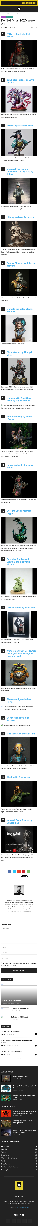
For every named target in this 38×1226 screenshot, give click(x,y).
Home (3, 14)
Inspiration (4, 1149)
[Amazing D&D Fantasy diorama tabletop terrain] (6, 1123)
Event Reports (5, 1164)
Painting (3, 1161)
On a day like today (7, 1170)
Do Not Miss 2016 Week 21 (11, 1031)
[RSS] (19, 1221)
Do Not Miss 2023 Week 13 (11, 1052)
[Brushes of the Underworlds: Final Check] (6, 1097)
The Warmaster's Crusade (9, 1167)
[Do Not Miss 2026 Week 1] (6, 1078)
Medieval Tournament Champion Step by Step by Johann (20, 171)
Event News (5, 1155)
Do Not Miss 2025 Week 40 (19, 1008)
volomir (5, 27)
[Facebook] (14, 914)
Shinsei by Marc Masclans (20, 125)
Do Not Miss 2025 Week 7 (12, 1000)
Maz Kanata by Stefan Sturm (21, 733)
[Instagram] (14, 1221)
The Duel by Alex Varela (18, 777)
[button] (35, 9)
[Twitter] (19, 914)
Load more (18, 1059)
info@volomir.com (23, 1207)
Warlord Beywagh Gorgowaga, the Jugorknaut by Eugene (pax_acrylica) (22, 653)
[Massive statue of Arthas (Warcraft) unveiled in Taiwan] (6, 1132)
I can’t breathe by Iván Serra (21, 607)
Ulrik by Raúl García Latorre (20, 217)
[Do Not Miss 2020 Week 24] (5, 1019)
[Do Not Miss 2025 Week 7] (19, 994)
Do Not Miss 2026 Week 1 (21, 1076)
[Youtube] (23, 914)
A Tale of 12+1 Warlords (9, 1158)
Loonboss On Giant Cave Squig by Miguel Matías (19, 399)
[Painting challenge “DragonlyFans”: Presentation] (6, 1088)
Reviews (3, 1152)
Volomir (3, 17)
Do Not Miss (10, 17)
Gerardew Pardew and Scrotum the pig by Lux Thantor (18, 562)
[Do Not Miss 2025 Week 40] (5, 1010)
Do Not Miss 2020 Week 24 (19, 1017)
